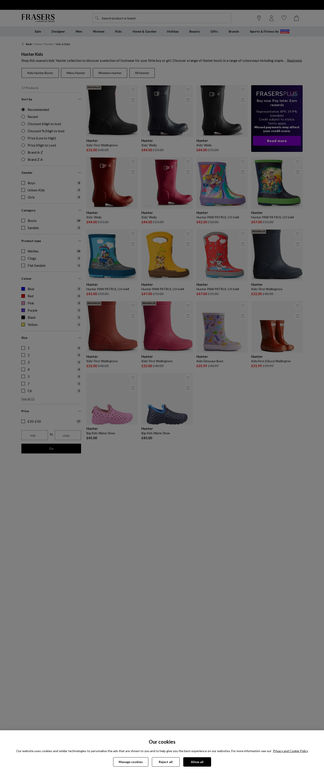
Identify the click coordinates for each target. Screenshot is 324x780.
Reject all (166, 762)
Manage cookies (131, 762)
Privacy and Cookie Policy (290, 751)
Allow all (197, 762)
